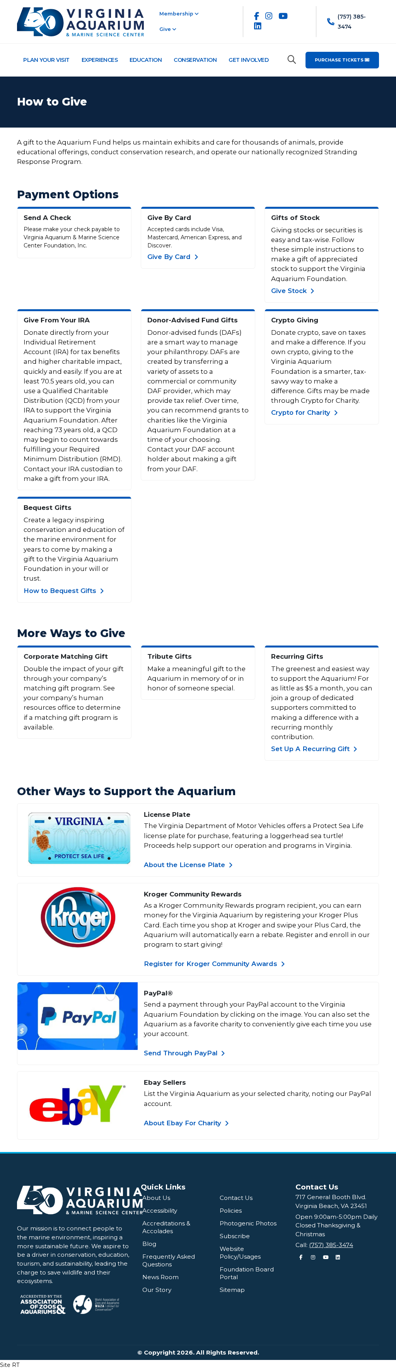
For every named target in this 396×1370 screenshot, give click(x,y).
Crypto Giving (294, 320)
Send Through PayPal (181, 1053)
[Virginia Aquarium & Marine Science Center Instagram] (268, 16)
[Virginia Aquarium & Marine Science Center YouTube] (283, 16)
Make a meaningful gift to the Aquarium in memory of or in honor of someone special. (196, 678)
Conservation (195, 59)
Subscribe (235, 1236)
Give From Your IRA (57, 320)
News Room (160, 1277)
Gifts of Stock (295, 218)
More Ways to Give (71, 633)
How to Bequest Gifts (61, 591)
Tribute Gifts (169, 656)
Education (146, 59)
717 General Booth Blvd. (330, 1197)
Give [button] (165, 29)
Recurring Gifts (297, 656)
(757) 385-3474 (331, 1245)
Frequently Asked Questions (168, 1260)
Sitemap (232, 1289)
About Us (156, 1197)
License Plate (167, 814)
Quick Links (163, 1187)
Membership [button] (177, 14)
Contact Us (236, 1197)
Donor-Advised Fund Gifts (192, 320)
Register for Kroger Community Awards (211, 964)
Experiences (100, 59)
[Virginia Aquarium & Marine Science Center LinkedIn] (257, 26)
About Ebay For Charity (183, 1123)
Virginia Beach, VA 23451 (331, 1206)
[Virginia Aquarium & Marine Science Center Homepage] (80, 21)
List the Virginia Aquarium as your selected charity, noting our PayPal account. (257, 1098)
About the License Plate (185, 865)
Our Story (156, 1289)
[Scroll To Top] (382, 1361)
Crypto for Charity (301, 412)
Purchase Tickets (340, 60)
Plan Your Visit (46, 59)
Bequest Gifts (48, 507)
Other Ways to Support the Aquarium (126, 791)
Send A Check (47, 218)
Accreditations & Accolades (166, 1227)
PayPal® (158, 993)
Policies (231, 1210)
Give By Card (169, 218)
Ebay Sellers (165, 1082)
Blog (149, 1243)
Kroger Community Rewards (193, 894)
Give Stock (290, 291)
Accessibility (159, 1210)
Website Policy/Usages (240, 1252)
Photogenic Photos (248, 1223)
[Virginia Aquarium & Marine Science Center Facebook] (256, 16)
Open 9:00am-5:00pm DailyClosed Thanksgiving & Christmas (336, 1225)
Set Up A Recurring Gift (311, 749)
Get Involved (248, 59)
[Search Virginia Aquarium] (292, 59)
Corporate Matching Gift (66, 656)
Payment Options (68, 194)
